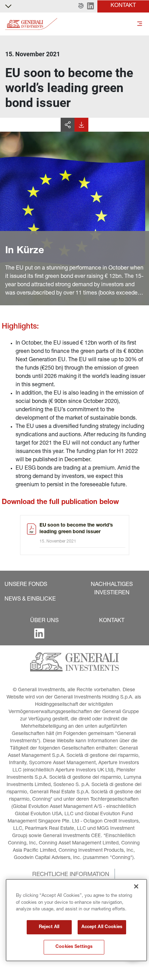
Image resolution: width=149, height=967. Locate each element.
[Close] (136, 886)
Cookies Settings (74, 947)
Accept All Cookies (101, 927)
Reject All (49, 927)
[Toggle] (140, 24)
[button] (81, 6)
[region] (76, 920)
